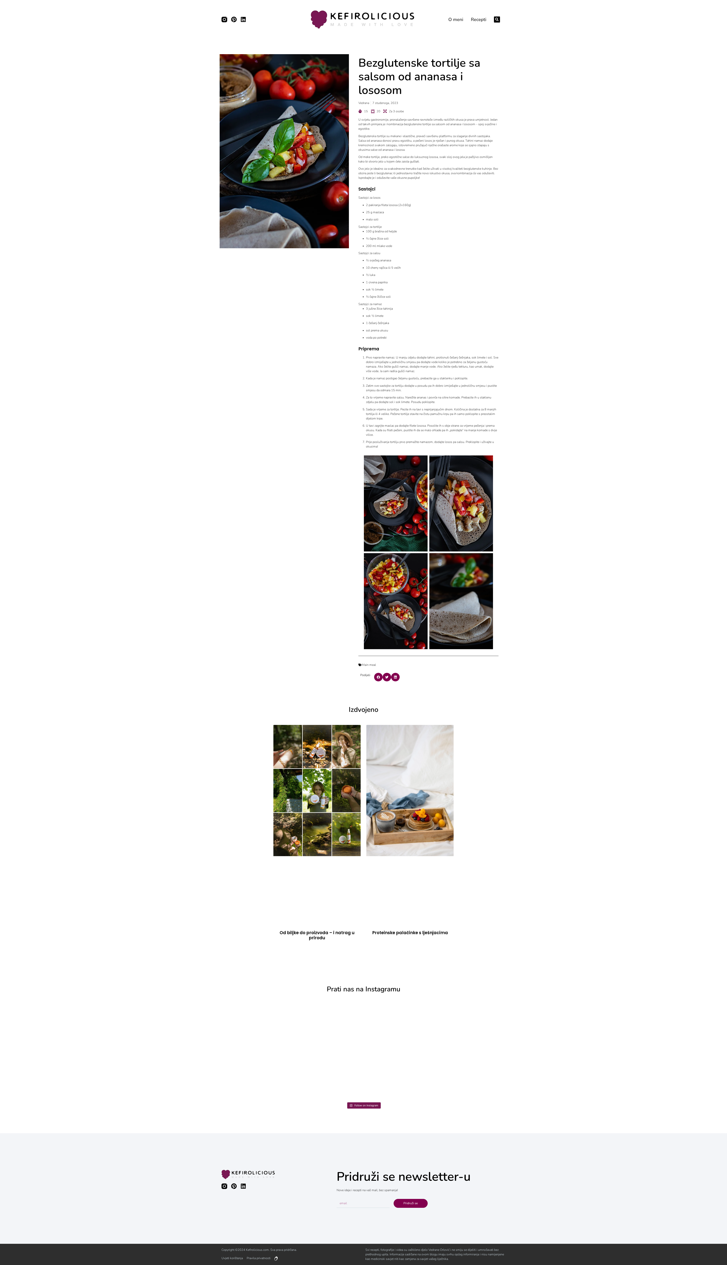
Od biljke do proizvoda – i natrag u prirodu (317, 935)
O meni (455, 19)
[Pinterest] (234, 19)
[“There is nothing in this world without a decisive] (273, 1049)
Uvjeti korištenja (232, 1258)
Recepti (478, 19)
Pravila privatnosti (259, 1258)
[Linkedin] (243, 19)
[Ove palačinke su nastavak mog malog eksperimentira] (453, 1049)
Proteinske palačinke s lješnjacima (410, 933)
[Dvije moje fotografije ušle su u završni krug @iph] (634, 1049)
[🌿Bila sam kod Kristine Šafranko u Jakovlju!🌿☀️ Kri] (93, 1049)
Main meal (369, 665)
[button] (497, 19)
